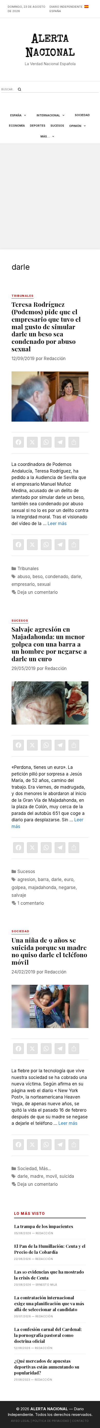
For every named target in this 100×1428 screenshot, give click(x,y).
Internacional (48, 115)
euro (68, 879)
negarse (67, 887)
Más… (45, 136)
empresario (23, 584)
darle (76, 576)
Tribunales (28, 568)
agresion (26, 879)
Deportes (37, 125)
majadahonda (42, 887)
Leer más (57, 523)
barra (43, 879)
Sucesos (57, 125)
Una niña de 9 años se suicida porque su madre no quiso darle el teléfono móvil (49, 951)
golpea (19, 887)
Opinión (75, 126)
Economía (17, 125)
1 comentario (30, 903)
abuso (23, 576)
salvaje (19, 895)
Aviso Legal (20, 1420)
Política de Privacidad (51, 1420)
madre (36, 1176)
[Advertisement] (50, 196)
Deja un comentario (37, 592)
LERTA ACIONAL (50, 47)
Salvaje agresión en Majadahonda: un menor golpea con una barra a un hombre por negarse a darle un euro (49, 644)
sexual (44, 584)
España (16, 115)
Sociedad (82, 115)
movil (51, 1176)
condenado (56, 576)
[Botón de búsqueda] (19, 89)
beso (38, 576)
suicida (66, 1176)
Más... (45, 1168)
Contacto (80, 1420)
